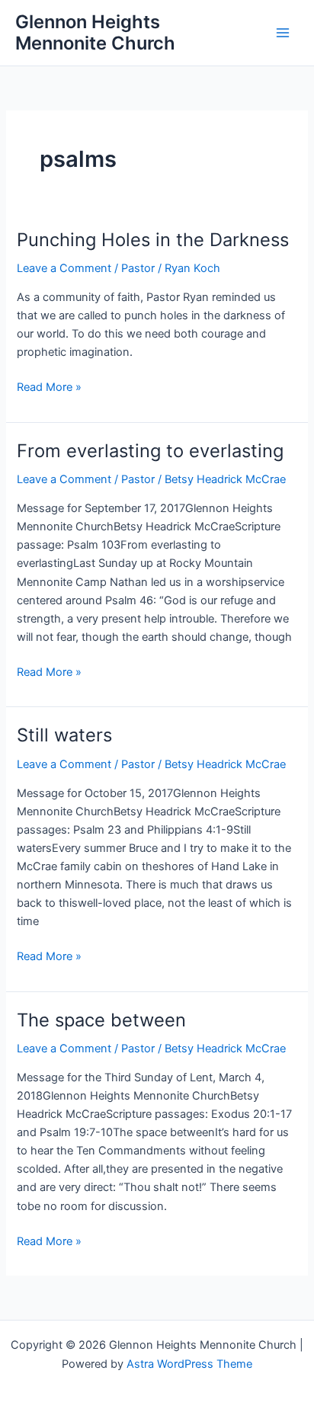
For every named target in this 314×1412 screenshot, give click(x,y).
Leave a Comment (64, 268)
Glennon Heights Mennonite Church (95, 32)
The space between (101, 1020)
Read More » (49, 387)
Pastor (138, 268)
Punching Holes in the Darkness (153, 240)
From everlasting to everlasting (150, 451)
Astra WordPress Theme (189, 1364)
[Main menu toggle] (283, 33)
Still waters (64, 735)
